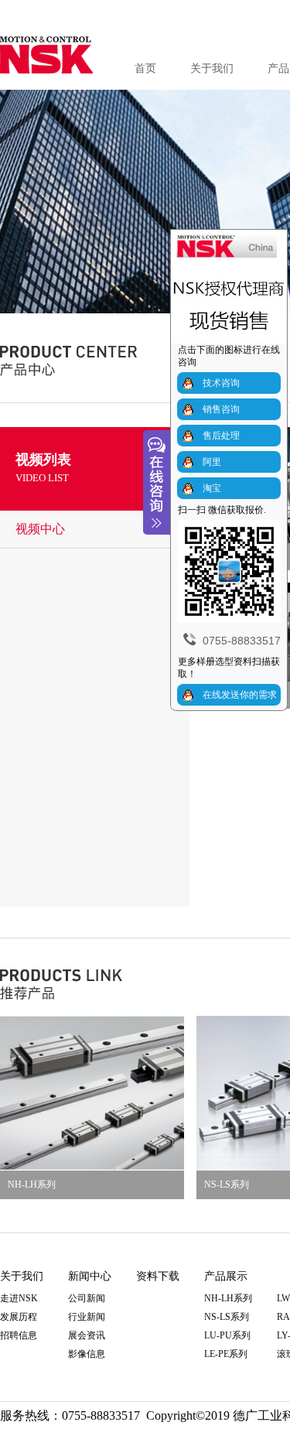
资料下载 (157, 1276)
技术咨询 (221, 383)
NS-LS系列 (226, 1316)
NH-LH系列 (32, 1184)
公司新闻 (86, 1298)
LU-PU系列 (227, 1335)
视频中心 (40, 528)
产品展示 (225, 1276)
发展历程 (18, 1316)
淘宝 (212, 488)
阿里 (212, 461)
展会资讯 (86, 1335)
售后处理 (221, 435)
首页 (145, 68)
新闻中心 (89, 1276)
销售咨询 (221, 409)
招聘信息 (18, 1335)
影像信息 (86, 1354)
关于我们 (212, 68)
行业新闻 (86, 1316)
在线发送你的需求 (240, 694)
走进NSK (19, 1298)
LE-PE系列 (225, 1354)
